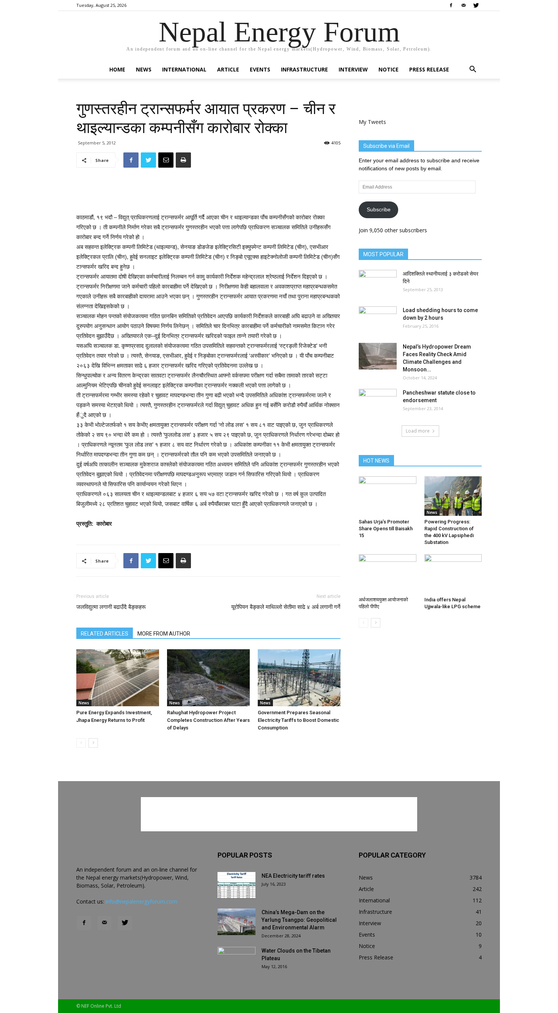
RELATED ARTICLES (104, 634)
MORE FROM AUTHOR (163, 634)
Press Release (429, 69)
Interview (353, 69)
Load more (418, 431)
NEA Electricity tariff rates (293, 876)
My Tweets (372, 121)
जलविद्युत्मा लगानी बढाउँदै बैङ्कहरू (111, 607)
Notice (388, 69)
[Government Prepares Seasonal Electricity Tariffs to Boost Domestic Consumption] (299, 677)
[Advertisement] (208, 193)
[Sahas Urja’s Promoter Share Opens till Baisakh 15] (387, 496)
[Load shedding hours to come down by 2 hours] (378, 319)
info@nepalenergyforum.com (141, 901)
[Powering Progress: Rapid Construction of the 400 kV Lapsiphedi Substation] (453, 496)
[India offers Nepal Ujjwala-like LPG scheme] (453, 574)
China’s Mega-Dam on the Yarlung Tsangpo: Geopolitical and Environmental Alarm (299, 920)
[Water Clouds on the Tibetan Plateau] (236, 960)
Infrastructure (304, 69)
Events (260, 69)
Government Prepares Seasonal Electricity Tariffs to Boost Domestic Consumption (298, 720)
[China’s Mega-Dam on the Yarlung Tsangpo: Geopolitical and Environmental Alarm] (236, 921)
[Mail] (463, 5)
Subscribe (379, 209)
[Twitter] (476, 5)
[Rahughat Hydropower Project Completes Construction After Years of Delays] (208, 677)
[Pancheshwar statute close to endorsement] (378, 402)
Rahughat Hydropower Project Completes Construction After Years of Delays (208, 720)
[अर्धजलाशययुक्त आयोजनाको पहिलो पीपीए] (387, 574)
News (143, 69)
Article (228, 69)
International (184, 69)
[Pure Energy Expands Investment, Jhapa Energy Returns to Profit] (117, 677)
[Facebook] (451, 5)
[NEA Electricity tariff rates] (236, 885)
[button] (472, 70)
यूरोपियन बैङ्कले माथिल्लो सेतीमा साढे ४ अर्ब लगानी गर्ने (285, 607)
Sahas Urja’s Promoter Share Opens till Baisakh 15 (386, 528)
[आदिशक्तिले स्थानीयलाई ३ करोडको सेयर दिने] (378, 283)
